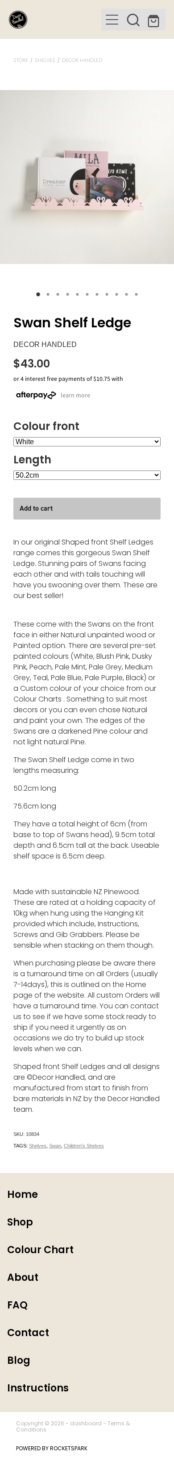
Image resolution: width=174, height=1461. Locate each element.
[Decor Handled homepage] (55, 20)
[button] (133, 19)
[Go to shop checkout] (155, 19)
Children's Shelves (84, 1145)
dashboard (86, 1424)
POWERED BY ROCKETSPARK (51, 1448)
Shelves (45, 61)
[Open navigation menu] (112, 19)
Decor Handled (82, 61)
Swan (55, 1145)
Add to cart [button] (36, 508)
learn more (75, 395)
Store (20, 61)
